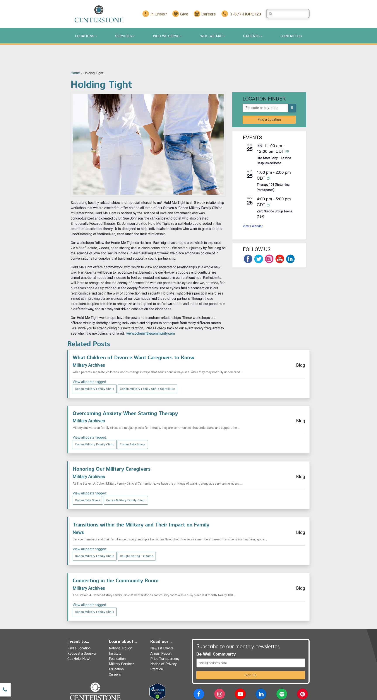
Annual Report (160, 653)
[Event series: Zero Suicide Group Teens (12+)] (268, 204)
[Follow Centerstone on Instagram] (269, 258)
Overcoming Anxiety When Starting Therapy (125, 413)
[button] (199, 695)
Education (116, 669)
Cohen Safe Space (133, 444)
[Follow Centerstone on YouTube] (279, 258)
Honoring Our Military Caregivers (112, 469)
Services (123, 36)
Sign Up (251, 675)
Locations (84, 36)
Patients (251, 36)
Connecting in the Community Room (116, 580)
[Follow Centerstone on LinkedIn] (290, 258)
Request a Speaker (81, 653)
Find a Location (269, 120)
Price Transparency (165, 659)
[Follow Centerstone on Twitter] (258, 258)
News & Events (162, 648)
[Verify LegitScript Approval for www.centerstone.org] (157, 691)
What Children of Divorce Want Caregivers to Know (133, 357)
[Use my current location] (292, 108)
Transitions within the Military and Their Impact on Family (141, 524)
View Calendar (253, 226)
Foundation (117, 659)
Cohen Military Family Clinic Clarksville (147, 388)
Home (75, 73)
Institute (115, 653)
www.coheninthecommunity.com (150, 333)
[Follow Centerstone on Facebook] (248, 258)
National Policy (120, 648)
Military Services (122, 664)
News (78, 532)
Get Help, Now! (78, 659)
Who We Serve (166, 36)
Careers (115, 674)
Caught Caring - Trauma (136, 556)
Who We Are (211, 36)
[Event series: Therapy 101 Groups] (268, 178)
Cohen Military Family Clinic (94, 388)
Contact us (291, 36)
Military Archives (89, 365)
